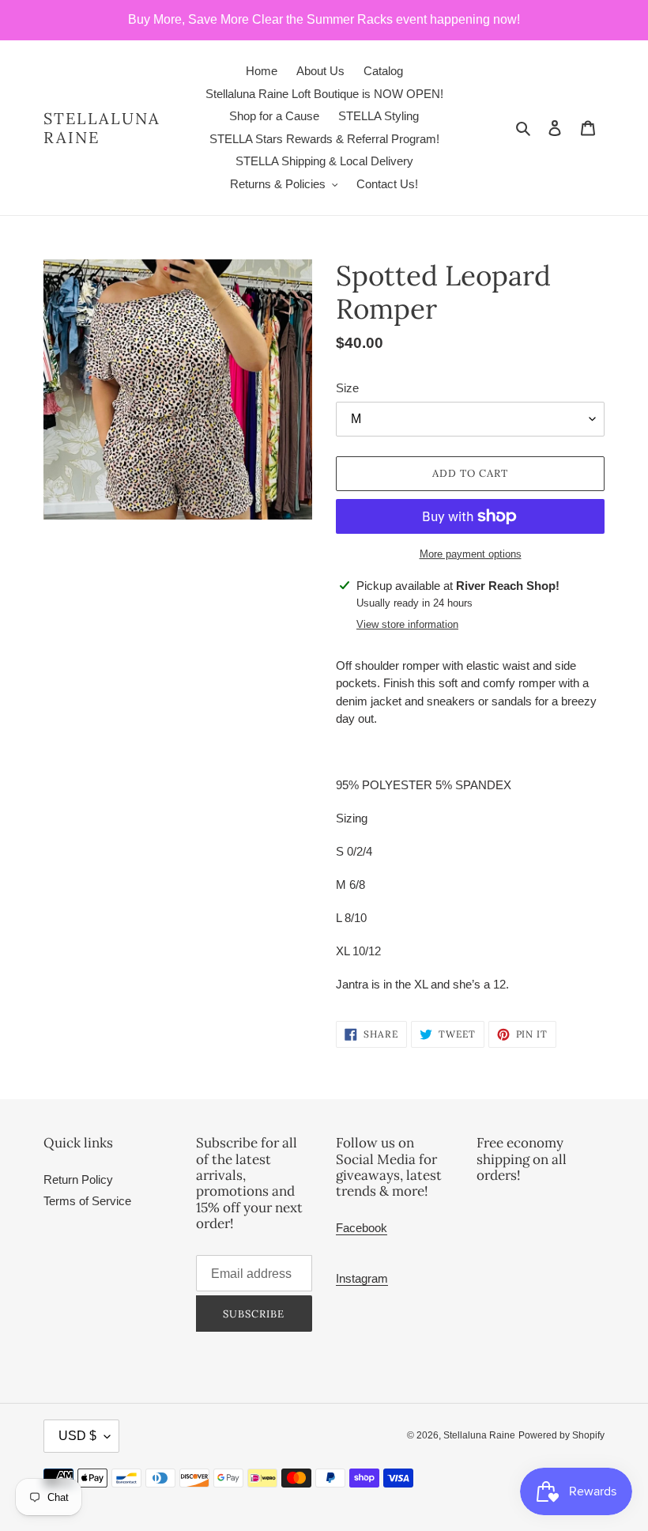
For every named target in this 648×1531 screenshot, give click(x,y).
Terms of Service (87, 1201)
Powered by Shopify (561, 1435)
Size (347, 388)
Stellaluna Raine (101, 128)
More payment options (471, 554)
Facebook (361, 1227)
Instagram (362, 1278)
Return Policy (78, 1179)
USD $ (77, 1435)
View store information (407, 624)
